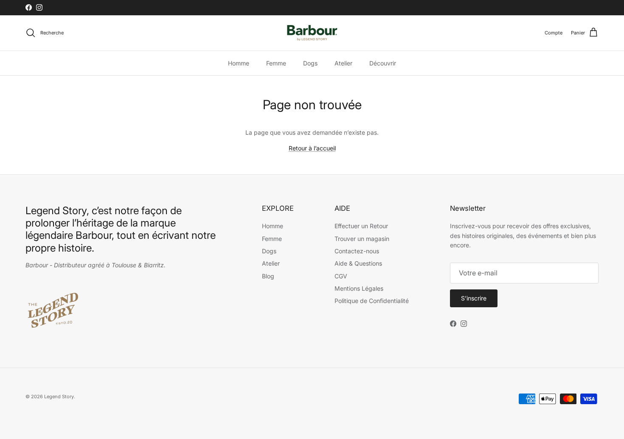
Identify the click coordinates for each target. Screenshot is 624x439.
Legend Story (59, 396)
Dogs (310, 63)
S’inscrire (473, 298)
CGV (340, 276)
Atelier (343, 63)
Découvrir (351, 9)
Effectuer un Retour (361, 225)
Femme (276, 63)
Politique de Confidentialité (371, 300)
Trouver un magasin (361, 238)
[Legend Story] (312, 33)
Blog (268, 276)
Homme (238, 63)
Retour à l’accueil (312, 148)
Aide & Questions (358, 263)
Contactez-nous (356, 251)
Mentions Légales (358, 288)
